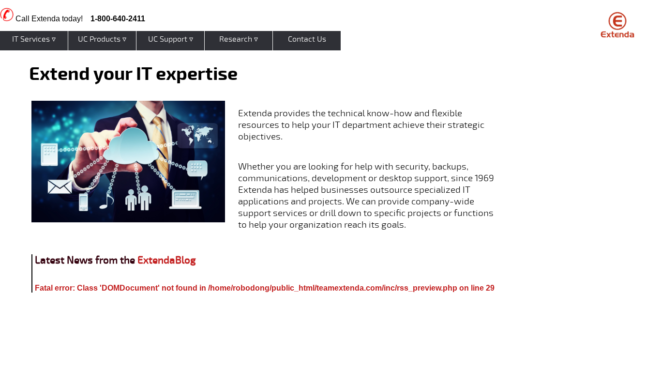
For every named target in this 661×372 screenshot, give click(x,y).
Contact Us (307, 39)
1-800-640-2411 (117, 19)
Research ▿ (238, 39)
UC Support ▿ (170, 39)
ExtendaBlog (166, 260)
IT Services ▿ (34, 39)
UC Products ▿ (102, 39)
